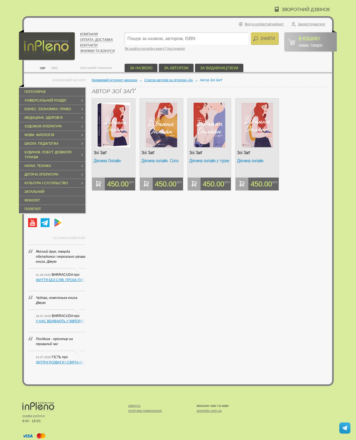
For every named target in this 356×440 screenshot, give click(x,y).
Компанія (89, 34)
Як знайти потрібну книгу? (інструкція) (155, 49)
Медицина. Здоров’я (43, 118)
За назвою (141, 68)
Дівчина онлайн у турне (209, 161)
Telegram (45, 222)
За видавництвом (219, 68)
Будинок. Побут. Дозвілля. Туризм (48, 154)
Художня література (43, 126)
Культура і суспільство (46, 183)
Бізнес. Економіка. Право (47, 109)
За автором (176, 68)
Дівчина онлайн (250, 161)
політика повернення (145, 411)
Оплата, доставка (96, 40)
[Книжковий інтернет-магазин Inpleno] (47, 45)
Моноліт (32, 200)
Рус (55, 68)
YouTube (32, 222)
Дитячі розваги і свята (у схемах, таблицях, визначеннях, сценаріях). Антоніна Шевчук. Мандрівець (60, 362)
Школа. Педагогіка (41, 144)
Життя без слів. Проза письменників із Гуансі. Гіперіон (60, 280)
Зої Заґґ (100, 152)
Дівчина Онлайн (107, 161)
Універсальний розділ (45, 100)
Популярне (35, 92)
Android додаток (57, 222)
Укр (42, 68)
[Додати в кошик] (98, 184)
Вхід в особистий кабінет (264, 24)
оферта (134, 406)
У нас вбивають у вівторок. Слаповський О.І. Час (60, 321)
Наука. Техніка (37, 166)
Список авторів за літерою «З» (168, 80)
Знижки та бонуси (97, 51)
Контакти (89, 45)
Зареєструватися (311, 24)
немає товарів (310, 41)
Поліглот (32, 209)
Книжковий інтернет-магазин (114, 80)
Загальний (34, 192)
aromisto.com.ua (209, 411)
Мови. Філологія (39, 135)
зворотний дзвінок (305, 9)
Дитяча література (41, 174)
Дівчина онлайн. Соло (160, 161)
